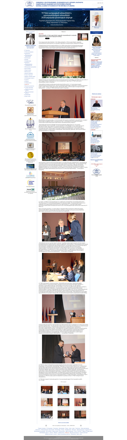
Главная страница (30, 9)
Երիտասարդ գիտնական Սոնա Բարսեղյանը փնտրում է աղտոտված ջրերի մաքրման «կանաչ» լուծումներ (96, 52)
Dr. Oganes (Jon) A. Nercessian (96, 27)
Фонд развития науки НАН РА (30, 105)
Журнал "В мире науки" (30, 76)
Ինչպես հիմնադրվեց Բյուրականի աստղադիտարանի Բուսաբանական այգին (96, 155)
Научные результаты (29, 86)
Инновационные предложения (28, 56)
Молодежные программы (30, 66)
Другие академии (29, 73)
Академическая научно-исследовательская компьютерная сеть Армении (30, 192)
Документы (27, 53)
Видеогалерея (28, 70)
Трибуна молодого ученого (51, 434)
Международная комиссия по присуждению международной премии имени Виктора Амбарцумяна (30, 160)
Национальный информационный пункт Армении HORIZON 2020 (30, 169)
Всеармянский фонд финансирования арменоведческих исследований (30, 114)
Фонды (26, 59)
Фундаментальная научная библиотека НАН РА (30, 149)
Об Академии (44, 9)
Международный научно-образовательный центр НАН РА (30, 140)
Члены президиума (29, 51)
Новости (27, 84)
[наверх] (46, 426)
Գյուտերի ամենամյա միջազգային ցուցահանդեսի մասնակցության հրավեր (96, 140)
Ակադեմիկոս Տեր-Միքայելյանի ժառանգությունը (95, 108)
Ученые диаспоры (29, 87)
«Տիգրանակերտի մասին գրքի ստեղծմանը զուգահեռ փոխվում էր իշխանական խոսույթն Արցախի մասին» (96, 124)
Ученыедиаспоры (96, 13)
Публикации (27, 57)
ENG (100, 2)
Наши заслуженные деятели (64, 434)
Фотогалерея (28, 68)
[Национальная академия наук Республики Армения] (29, 7)
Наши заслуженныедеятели (30, 32)
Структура (27, 50)
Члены (83, 9)
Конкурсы (27, 62)
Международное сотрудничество (28, 65)
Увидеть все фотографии (63, 422)
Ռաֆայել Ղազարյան (30, 45)
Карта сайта (27, 96)
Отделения (57, 9)
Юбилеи (27, 81)
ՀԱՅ (98, 2)
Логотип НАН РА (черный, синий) (96, 175)
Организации (70, 9)
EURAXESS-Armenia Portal (30, 177)
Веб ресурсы (28, 71)
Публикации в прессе (29, 78)
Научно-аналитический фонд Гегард (30, 129)
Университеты (28, 82)
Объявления (27, 94)
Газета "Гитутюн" (29, 74)
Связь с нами (96, 9)
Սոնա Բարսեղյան (96, 47)
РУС (102, 2)
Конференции (28, 61)
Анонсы (27, 79)
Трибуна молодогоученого (97, 32)
